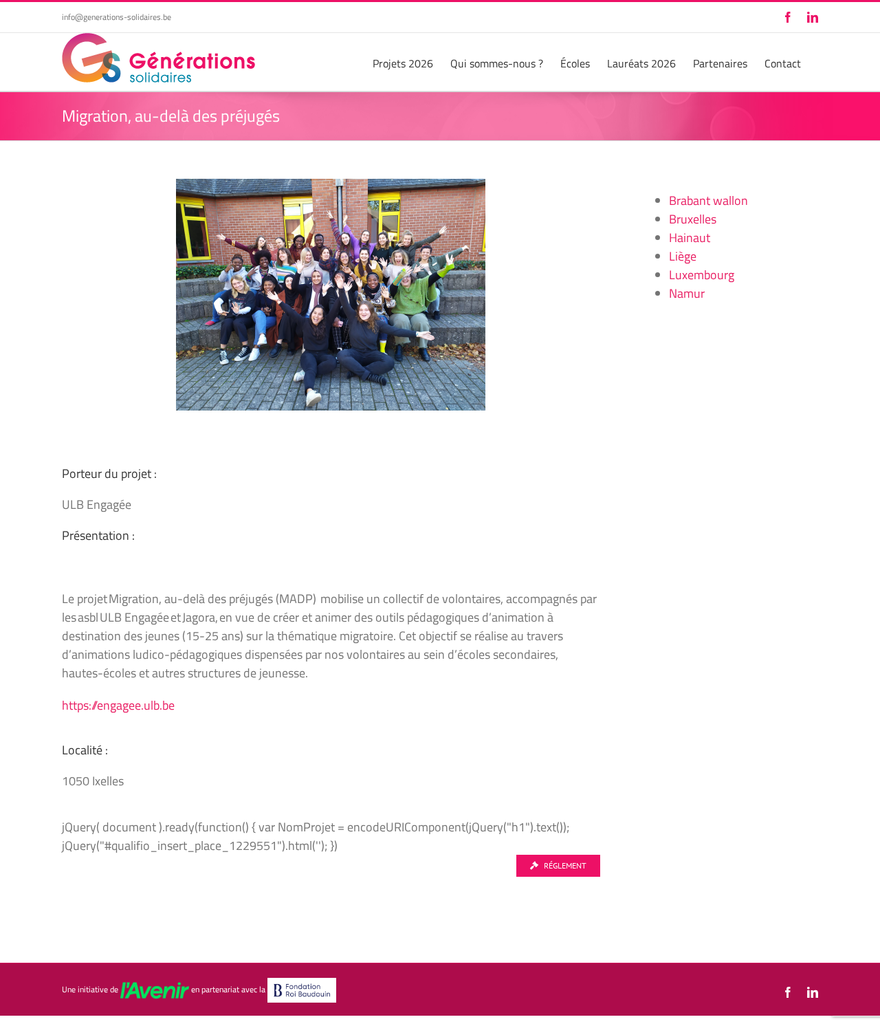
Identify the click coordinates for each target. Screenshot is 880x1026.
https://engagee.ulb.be (118, 705)
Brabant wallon (708, 200)
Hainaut (689, 237)
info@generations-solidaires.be (116, 16)
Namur (687, 293)
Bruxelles (692, 219)
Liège (682, 256)
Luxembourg (701, 274)
